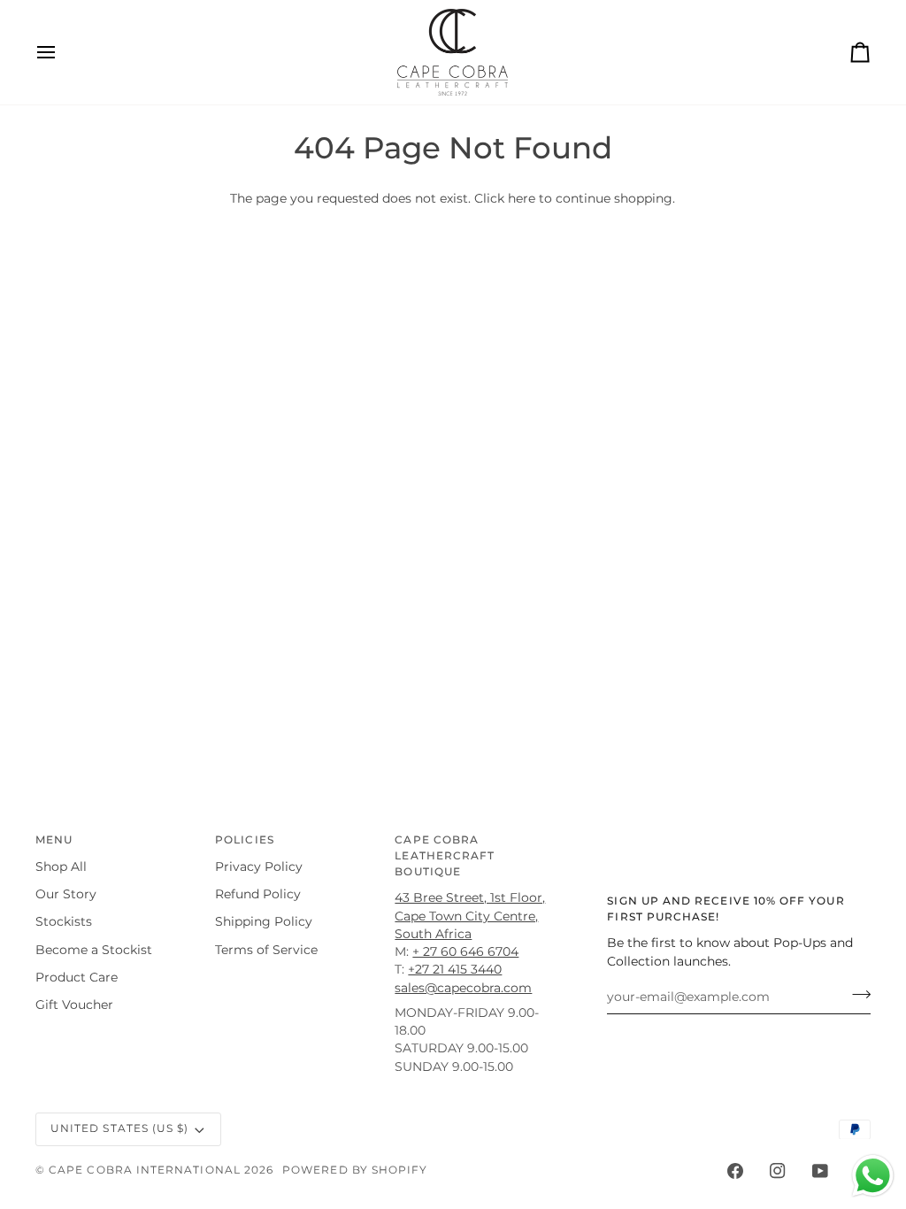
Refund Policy (258, 894)
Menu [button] (54, 840)
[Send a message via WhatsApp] (872, 1175)
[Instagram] (778, 1171)
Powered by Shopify (354, 1170)
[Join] (856, 995)
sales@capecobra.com (463, 988)
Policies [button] (244, 840)
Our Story (65, 894)
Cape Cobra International (145, 1170)
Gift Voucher (74, 1004)
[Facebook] (735, 1171)
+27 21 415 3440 (455, 969)
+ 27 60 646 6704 (465, 951)
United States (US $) (119, 1128)
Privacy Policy (259, 866)
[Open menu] (61, 52)
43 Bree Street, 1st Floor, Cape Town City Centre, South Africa (470, 915)
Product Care (76, 977)
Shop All (61, 866)
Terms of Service (266, 950)
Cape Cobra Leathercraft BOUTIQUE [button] (445, 856)
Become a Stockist (93, 950)
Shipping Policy (263, 921)
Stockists (63, 921)
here (521, 198)
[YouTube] (820, 1171)
